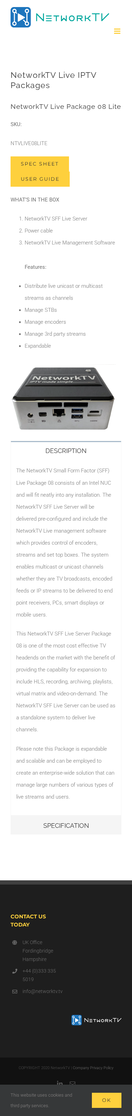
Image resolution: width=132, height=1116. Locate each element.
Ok (106, 1100)
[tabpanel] (66, 637)
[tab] (66, 450)
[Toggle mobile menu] (117, 31)
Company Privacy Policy (93, 1068)
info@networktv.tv (42, 991)
